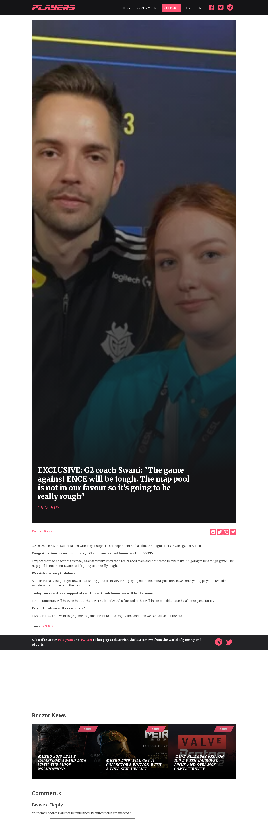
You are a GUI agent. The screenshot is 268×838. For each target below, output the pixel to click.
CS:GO (48, 626)
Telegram (65, 640)
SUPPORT (171, 8)
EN (199, 8)
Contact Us (146, 8)
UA (188, 8)
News (125, 8)
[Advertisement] (134, 681)
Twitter (86, 640)
